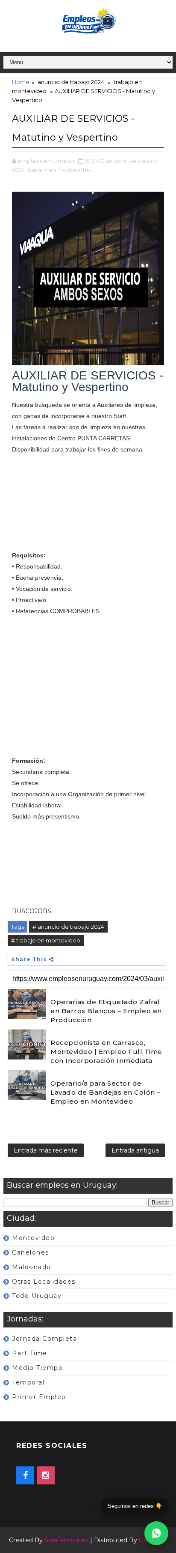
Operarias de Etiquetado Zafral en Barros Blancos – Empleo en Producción (106, 1011)
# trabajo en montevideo (45, 940)
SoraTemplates (66, 1540)
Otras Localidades (44, 1281)
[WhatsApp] (156, 1533)
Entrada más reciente (46, 1150)
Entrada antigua (135, 1150)
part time (29, 1353)
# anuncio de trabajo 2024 (68, 926)
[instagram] (46, 1475)
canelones (30, 1252)
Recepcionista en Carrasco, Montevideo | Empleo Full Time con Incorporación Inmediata (106, 1051)
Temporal (28, 1382)
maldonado (31, 1267)
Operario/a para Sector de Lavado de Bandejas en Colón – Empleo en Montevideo (105, 1092)
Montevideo (33, 1238)
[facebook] (25, 1475)
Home (20, 81)
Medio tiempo (37, 1368)
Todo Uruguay (37, 1296)
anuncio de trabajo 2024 (71, 81)
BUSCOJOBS (31, 911)
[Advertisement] (88, 508)
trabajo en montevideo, (60, 169)
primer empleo (39, 1397)
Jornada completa (44, 1338)
